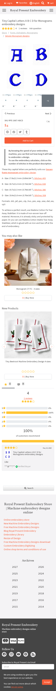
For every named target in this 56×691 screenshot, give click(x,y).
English (36, 3)
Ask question (35, 28)
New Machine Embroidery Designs (21, 523)
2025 (15, 573)
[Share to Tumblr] (27, 132)
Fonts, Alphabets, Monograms (24, 32)
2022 (41, 580)
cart (51, 3)
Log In (9, 3)
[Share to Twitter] (20, 132)
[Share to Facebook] (14, 132)
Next (47, 113)
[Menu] (4, 10)
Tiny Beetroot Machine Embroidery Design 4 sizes (28, 361)
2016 (41, 600)
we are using (17, 686)
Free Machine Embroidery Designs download (27, 541)
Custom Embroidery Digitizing (19, 545)
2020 (41, 586)
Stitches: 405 (40, 178)
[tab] (8, 385)
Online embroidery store (16, 519)
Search (30, 488)
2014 (41, 606)
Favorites (22, 2)
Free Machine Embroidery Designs (21, 527)
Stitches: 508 (40, 195)
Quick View (28, 263)
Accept (47, 682)
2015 (15, 606)
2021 (15, 586)
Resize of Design (12, 538)
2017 (15, 600)
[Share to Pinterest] (7, 132)
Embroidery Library (14, 534)
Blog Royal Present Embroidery (20, 530)
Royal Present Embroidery (28, 10)
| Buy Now (28, 297)
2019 (15, 593)
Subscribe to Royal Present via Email (18, 662)
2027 (15, 567)
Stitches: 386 (40, 189)
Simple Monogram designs (17, 36)
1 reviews (23, 28)
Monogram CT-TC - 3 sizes (28, 288)
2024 (41, 573)
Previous (11, 113)
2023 (15, 580)
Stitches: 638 (40, 184)
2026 (41, 567)
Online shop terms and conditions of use (25, 549)
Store (4, 32)
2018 (41, 593)
